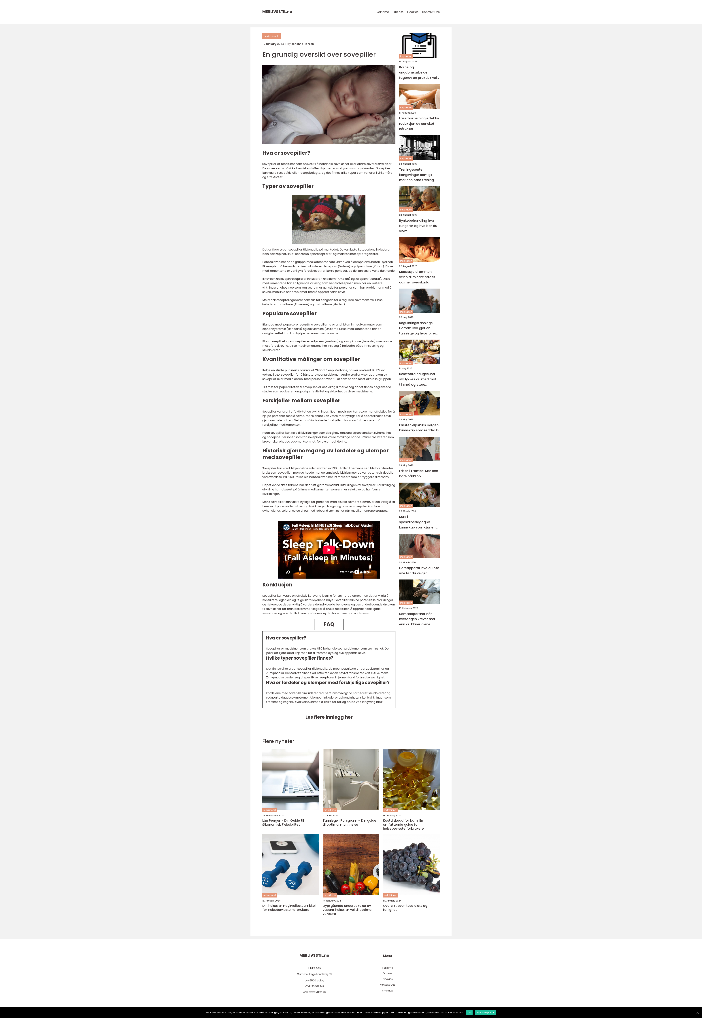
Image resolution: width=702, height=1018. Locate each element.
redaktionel (271, 36)
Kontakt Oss (431, 12)
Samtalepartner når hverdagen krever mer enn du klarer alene (417, 618)
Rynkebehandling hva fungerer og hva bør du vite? (418, 225)
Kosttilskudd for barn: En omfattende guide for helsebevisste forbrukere (403, 824)
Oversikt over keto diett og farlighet (405, 908)
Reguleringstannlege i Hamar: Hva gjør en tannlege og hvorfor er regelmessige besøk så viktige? (418, 328)
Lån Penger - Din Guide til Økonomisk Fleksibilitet (283, 822)
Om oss (398, 12)
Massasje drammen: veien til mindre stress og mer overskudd (417, 277)
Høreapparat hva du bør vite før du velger (419, 570)
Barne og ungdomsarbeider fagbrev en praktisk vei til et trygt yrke (418, 72)
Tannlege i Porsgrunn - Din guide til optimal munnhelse (349, 822)
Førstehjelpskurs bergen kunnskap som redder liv (419, 427)
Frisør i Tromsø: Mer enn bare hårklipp (418, 473)
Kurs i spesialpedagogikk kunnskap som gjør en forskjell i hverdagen (417, 522)
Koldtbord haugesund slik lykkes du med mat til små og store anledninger (418, 379)
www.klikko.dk (317, 992)
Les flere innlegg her (329, 717)
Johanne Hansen (302, 44)
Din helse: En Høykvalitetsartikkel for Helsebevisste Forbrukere (289, 908)
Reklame (382, 12)
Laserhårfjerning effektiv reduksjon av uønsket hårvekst (419, 123)
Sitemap (387, 990)
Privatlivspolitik (485, 1012)
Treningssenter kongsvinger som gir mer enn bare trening (416, 174)
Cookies (412, 12)
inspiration (406, 56)
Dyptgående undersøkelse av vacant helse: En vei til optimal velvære (347, 910)
